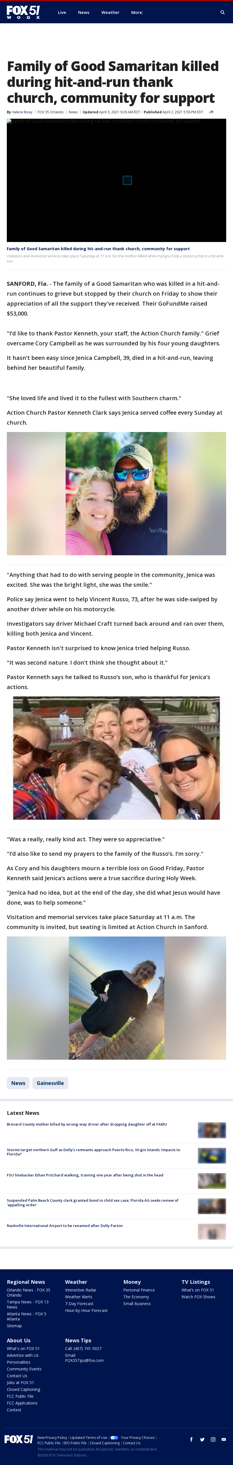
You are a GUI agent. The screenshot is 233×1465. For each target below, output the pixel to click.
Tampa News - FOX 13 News (28, 1304)
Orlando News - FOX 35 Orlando (28, 1292)
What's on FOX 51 (23, 1348)
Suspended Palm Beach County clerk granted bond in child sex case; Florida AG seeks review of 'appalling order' (92, 1202)
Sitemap (14, 1325)
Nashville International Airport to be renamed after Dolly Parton (65, 1225)
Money (132, 1281)
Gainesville (50, 1083)
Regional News (26, 1281)
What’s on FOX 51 (198, 1290)
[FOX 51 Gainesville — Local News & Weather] (25, 12)
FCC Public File (20, 1396)
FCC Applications (22, 1403)
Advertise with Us (23, 1355)
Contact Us (17, 1375)
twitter (202, 1439)
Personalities (18, 1362)
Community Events (24, 1369)
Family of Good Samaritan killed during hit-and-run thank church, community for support (98, 248)
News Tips (78, 1340)
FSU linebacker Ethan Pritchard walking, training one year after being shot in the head (85, 1175)
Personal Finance (139, 1290)
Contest (14, 1409)
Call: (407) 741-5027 (83, 1348)
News (73, 112)
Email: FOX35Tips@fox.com (84, 1358)
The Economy (136, 1296)
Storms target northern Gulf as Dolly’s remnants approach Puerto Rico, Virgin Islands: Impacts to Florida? (93, 1152)
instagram (213, 1439)
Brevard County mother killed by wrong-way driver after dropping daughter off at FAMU (87, 1124)
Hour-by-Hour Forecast (86, 1310)
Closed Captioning (23, 1389)
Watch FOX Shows (198, 1296)
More (136, 12)
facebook (191, 1439)
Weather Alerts (78, 1296)
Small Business (137, 1303)
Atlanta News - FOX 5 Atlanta (26, 1316)
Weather (76, 1281)
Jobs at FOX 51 (20, 1382)
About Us (18, 1340)
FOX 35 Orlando (51, 112)
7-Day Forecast (79, 1303)
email (223, 1439)
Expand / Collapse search (222, 12)
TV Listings (196, 1281)
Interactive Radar (80, 1290)
